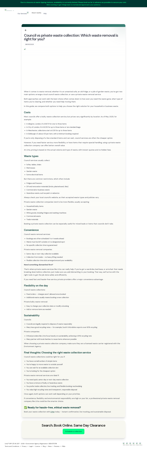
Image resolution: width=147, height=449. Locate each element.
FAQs (63, 446)
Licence (37, 446)
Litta (52, 412)
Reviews (57, 446)
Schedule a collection (73, 431)
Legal (31, 446)
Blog (44, 446)
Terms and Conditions (12, 446)
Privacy (24, 446)
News (50, 446)
